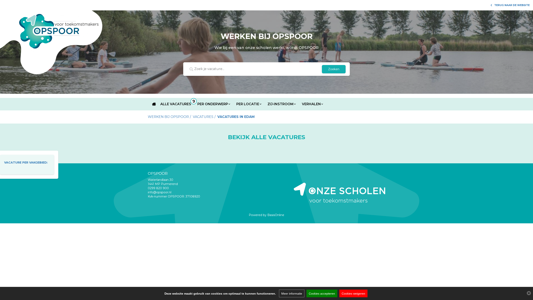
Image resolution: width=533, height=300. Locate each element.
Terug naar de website (512, 5)
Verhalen (311, 104)
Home (154, 104)
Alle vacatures (175, 104)
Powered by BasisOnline (266, 215)
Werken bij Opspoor (168, 117)
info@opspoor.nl (159, 192)
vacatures (203, 117)
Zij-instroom (281, 104)
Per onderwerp (212, 104)
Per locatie (247, 104)
